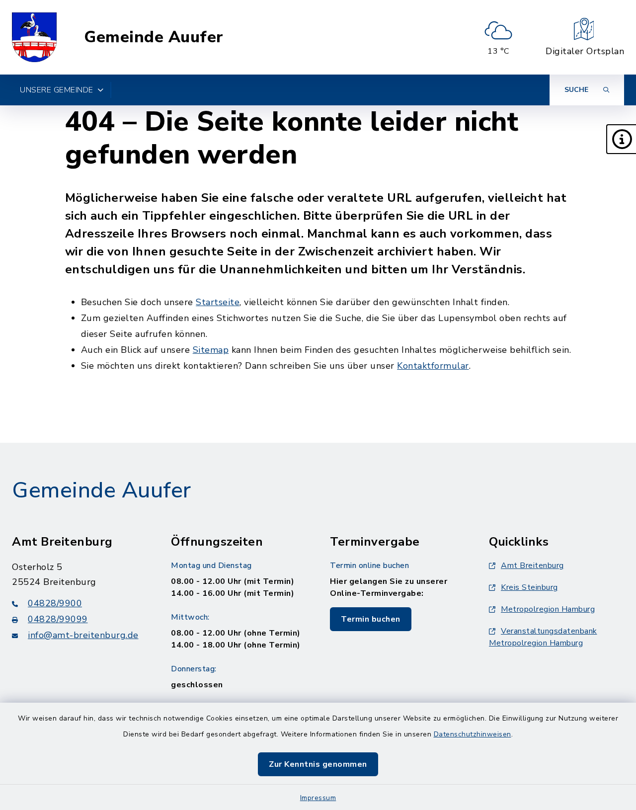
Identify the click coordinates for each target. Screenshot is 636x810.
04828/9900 (55, 603)
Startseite (217, 302)
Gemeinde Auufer (154, 37)
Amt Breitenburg (532, 565)
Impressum (318, 798)
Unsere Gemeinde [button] (56, 89)
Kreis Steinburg (529, 587)
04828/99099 (58, 619)
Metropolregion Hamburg (548, 609)
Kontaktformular (433, 366)
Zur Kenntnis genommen (318, 764)
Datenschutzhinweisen (472, 734)
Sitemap (211, 350)
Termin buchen (370, 619)
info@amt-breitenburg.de (83, 635)
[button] (621, 139)
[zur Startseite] (34, 37)
